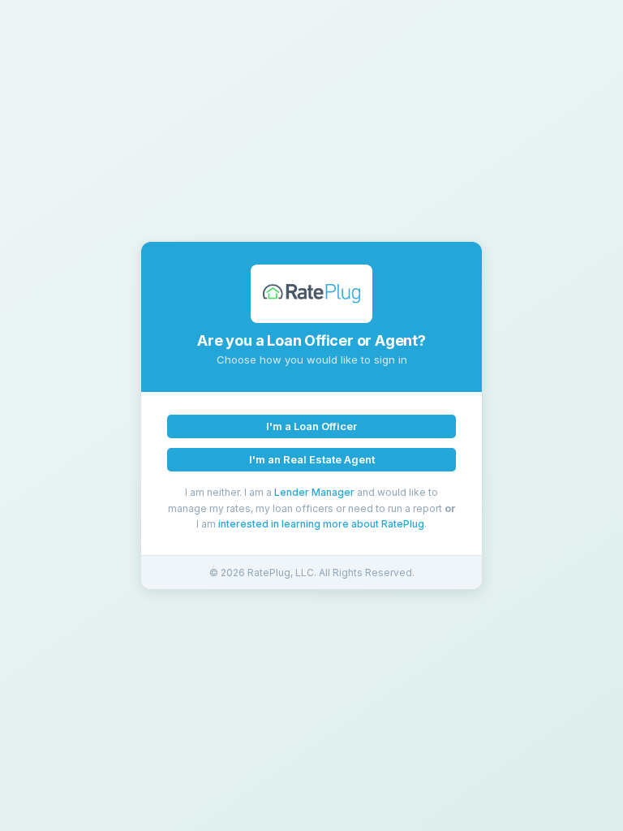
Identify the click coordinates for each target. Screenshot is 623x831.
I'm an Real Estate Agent (312, 459)
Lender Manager (314, 492)
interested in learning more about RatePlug (321, 524)
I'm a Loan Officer (311, 426)
